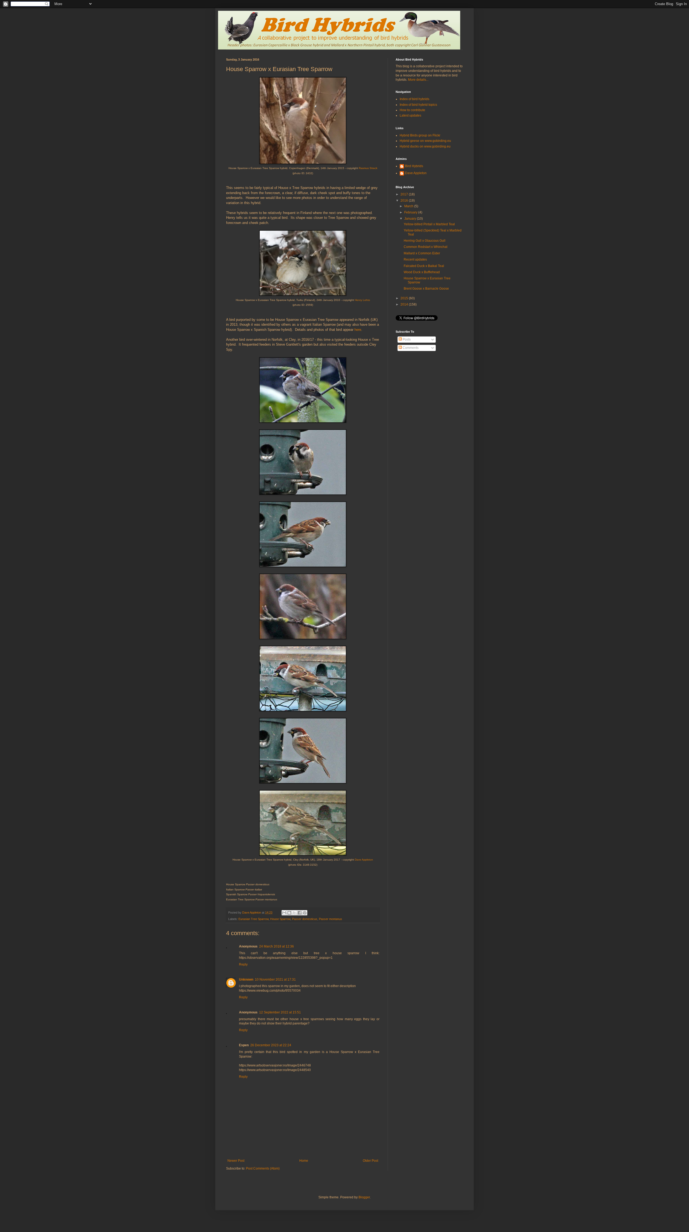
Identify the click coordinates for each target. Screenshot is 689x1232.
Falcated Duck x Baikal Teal (424, 266)
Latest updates (410, 115)
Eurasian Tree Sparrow (253, 919)
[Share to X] (294, 912)
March (409, 206)
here (357, 330)
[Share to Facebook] (299, 912)
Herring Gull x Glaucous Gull (424, 241)
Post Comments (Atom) (263, 1168)
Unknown (246, 979)
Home (303, 1161)
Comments (410, 348)
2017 (404, 194)
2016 (404, 200)
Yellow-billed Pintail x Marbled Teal (429, 224)
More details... (418, 80)
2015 (404, 298)
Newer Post (235, 1161)
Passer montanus (330, 919)
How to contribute (412, 110)
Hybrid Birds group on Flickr (420, 135)
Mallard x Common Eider (422, 253)
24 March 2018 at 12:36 (276, 946)
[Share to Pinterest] (304, 912)
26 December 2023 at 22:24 (270, 1045)
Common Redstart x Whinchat (425, 247)
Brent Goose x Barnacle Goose (426, 288)
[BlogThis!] (289, 912)
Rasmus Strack (368, 168)
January (410, 218)
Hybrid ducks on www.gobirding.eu (425, 146)
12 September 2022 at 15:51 (280, 1012)
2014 (404, 304)
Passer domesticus (304, 919)
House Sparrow (280, 919)
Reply (243, 964)
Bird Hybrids (414, 166)
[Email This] (284, 912)
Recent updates (415, 259)
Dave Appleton (364, 859)
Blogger (364, 1197)
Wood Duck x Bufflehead (422, 272)
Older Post (370, 1161)
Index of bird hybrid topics (418, 105)
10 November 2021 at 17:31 (275, 979)
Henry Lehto (362, 300)
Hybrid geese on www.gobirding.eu (425, 141)
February (411, 212)
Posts (406, 339)
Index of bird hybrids (414, 99)
